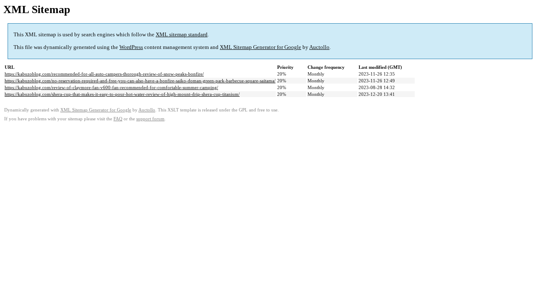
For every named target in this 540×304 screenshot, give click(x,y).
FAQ (117, 119)
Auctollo (319, 47)
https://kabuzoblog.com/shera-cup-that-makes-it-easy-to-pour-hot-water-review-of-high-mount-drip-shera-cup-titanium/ (122, 94)
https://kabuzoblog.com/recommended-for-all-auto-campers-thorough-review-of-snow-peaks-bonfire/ (104, 73)
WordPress (131, 47)
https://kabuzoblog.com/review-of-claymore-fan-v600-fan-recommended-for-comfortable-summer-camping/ (111, 87)
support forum (150, 119)
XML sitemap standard (182, 34)
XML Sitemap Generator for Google (260, 47)
